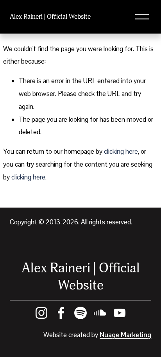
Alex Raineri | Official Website (50, 16)
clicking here (121, 151)
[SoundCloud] (100, 313)
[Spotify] (80, 313)
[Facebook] (61, 313)
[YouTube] (119, 313)
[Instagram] (41, 313)
